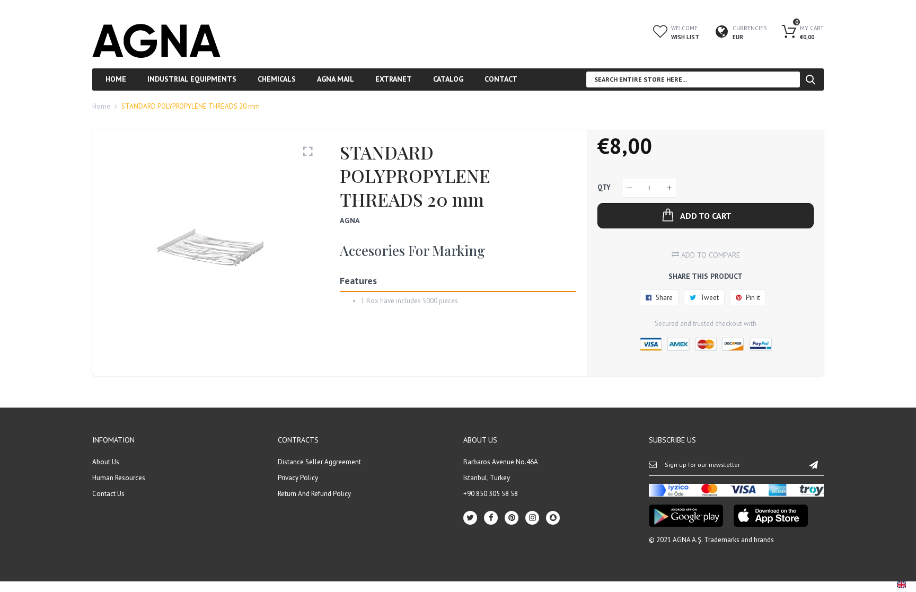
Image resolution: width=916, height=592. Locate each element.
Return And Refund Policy (314, 493)
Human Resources (118, 477)
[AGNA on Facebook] (491, 518)
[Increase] (669, 188)
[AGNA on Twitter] (470, 518)
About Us (105, 461)
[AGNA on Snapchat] (553, 518)
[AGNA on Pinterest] (511, 518)
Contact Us (108, 493)
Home (101, 106)
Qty (604, 187)
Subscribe (814, 464)
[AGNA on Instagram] (532, 518)
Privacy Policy (298, 477)
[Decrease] (629, 188)
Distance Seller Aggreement (319, 461)
